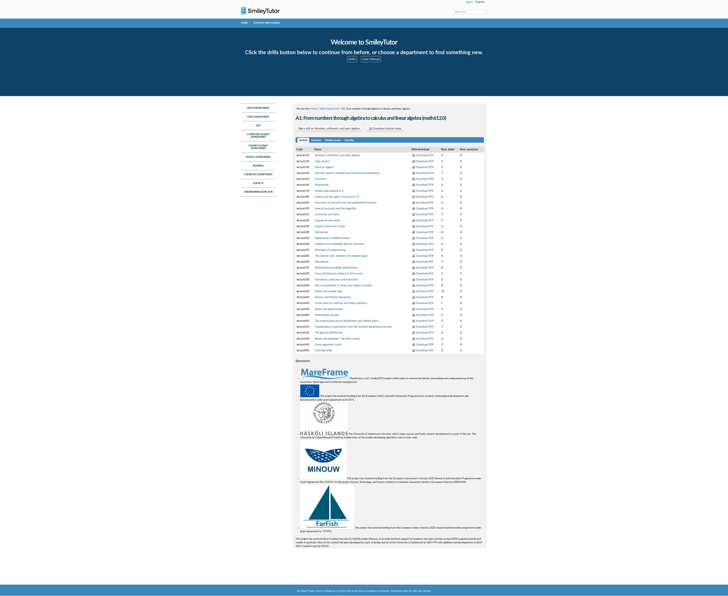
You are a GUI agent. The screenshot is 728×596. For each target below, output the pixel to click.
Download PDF (424, 155)
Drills (352, 59)
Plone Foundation (368, 591)
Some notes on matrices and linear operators (341, 303)
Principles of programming (330, 250)
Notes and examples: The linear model (337, 339)
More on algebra (324, 167)
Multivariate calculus (327, 315)
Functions (320, 179)
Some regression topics (328, 344)
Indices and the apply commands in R (337, 197)
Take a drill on (329, 128)
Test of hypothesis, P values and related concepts (343, 285)
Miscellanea (321, 262)
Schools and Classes (266, 23)
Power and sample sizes (328, 291)
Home (244, 23)
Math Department (329, 109)
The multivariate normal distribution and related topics (347, 321)
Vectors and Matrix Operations (333, 297)
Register (480, 2)
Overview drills (323, 350)
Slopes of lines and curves (330, 226)
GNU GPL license (422, 591)
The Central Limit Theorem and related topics (341, 256)
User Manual (371, 59)
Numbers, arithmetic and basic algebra (337, 155)
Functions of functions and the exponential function (346, 202)
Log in (469, 2)
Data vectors (322, 161)
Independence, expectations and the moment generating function (353, 327)
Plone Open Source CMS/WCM (318, 591)
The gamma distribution (329, 332)
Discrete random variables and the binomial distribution (347, 173)
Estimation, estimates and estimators (336, 279)
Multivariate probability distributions (336, 267)
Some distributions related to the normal (338, 273)
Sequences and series (327, 220)
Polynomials (322, 185)
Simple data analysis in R (329, 191)
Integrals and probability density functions (339, 244)
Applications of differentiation (332, 238)
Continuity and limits (327, 214)
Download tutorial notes (386, 128)
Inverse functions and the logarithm (336, 208)
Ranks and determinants (329, 309)
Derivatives (321, 232)
